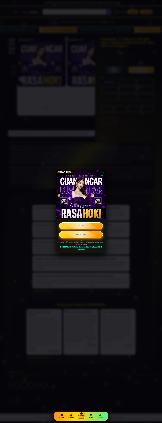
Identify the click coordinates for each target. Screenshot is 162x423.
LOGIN (81, 226)
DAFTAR (81, 234)
